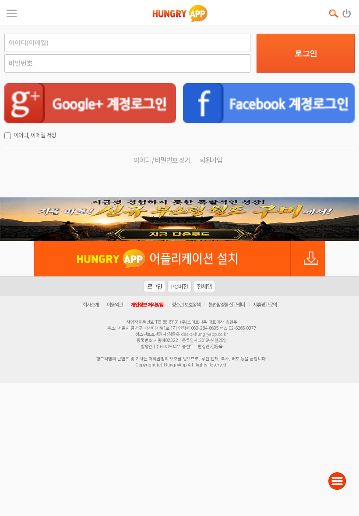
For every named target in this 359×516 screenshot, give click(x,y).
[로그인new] (347, 11)
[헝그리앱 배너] (179, 219)
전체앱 (204, 286)
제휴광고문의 (265, 305)
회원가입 (211, 160)
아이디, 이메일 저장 (35, 135)
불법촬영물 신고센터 (226, 305)
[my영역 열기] (11, 12)
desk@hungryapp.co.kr (204, 334)
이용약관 (115, 305)
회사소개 (91, 305)
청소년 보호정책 (186, 305)
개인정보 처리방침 (147, 305)
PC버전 (179, 286)
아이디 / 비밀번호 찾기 (162, 160)
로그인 (306, 53)
